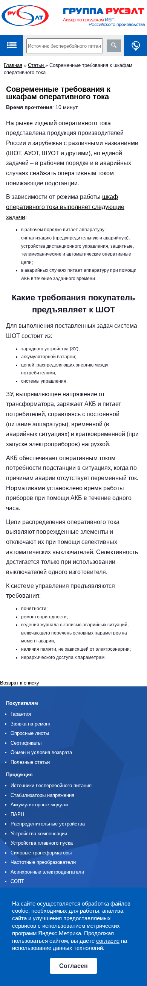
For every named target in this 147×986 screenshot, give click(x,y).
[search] (114, 45)
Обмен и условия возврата (41, 752)
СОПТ (17, 881)
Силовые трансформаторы (41, 853)
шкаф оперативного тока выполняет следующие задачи (65, 207)
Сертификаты (26, 743)
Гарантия (21, 714)
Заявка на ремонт (31, 724)
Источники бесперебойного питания (51, 785)
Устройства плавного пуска (42, 843)
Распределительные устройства (48, 824)
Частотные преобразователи (43, 862)
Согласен (73, 966)
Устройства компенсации (39, 833)
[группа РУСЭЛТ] (73, 17)
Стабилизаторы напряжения (42, 795)
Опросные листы (30, 733)
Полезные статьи (30, 762)
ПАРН (17, 814)
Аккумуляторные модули (39, 804)
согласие (107, 941)
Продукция (19, 774)
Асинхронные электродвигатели (47, 872)
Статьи (36, 65)
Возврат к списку (19, 683)
